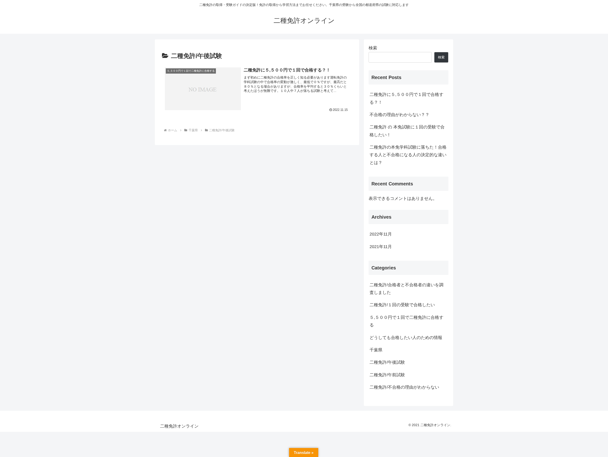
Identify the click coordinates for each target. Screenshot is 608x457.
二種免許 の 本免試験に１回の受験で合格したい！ (407, 131)
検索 (373, 48)
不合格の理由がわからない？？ (399, 114)
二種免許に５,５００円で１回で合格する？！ (406, 98)
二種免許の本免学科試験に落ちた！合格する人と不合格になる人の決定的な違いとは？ (408, 155)
